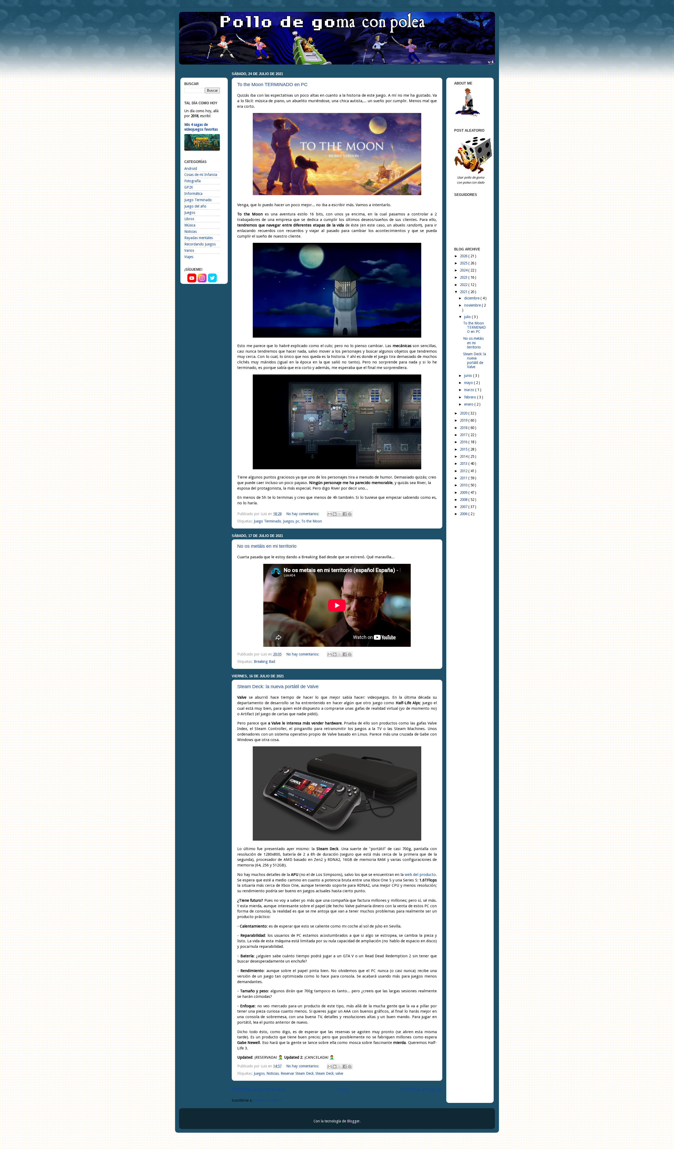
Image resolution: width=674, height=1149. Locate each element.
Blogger (353, 1121)
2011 (464, 478)
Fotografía (192, 181)
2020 (464, 413)
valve (339, 1073)
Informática (193, 193)
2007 (464, 507)
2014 (464, 456)
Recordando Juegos (200, 244)
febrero (470, 397)
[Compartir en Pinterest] (349, 514)
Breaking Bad (264, 661)
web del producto (420, 874)
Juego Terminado (267, 521)
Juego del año (195, 206)
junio (468, 375)
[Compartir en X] (339, 514)
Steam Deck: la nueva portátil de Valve (278, 686)
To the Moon (311, 521)
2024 (464, 270)
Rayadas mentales (198, 238)
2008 (464, 499)
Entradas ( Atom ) (267, 1100)
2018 (464, 428)
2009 (464, 492)
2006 (464, 514)
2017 (464, 435)
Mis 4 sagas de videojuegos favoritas (201, 127)
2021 (464, 292)
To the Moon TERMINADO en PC (272, 84)
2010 (464, 485)
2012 (464, 471)
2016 (464, 442)
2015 (464, 449)
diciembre (472, 298)
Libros (189, 219)
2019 (464, 420)
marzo (469, 390)
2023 (464, 277)
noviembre (473, 305)
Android (190, 168)
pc (297, 521)
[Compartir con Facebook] (344, 514)
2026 (464, 256)
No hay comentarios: (303, 514)
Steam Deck (324, 1073)
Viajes (188, 257)
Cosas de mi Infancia (200, 174)
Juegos (288, 521)
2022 (464, 285)
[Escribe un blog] (334, 514)
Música (189, 225)
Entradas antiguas (421, 1089)
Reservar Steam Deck (297, 1073)
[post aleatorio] (474, 172)
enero (469, 404)
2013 (464, 463)
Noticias (272, 1073)
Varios (189, 250)
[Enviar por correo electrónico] (329, 514)
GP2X (188, 187)
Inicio (342, 1089)
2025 (464, 263)
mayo (469, 383)
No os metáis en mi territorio (266, 546)
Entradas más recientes (259, 1089)
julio (468, 317)
